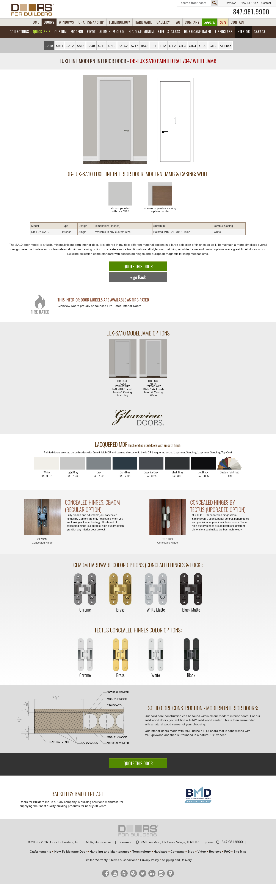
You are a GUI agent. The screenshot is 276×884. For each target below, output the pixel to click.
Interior (243, 31)
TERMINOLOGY (119, 22)
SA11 (59, 46)
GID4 (192, 46)
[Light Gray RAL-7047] (72, 463)
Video (202, 851)
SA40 (91, 46)
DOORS (49, 22)
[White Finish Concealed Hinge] (155, 654)
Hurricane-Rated (197, 31)
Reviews (231, 3)
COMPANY (192, 22)
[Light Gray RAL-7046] (98, 463)
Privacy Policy (149, 860)
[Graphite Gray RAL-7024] (151, 463)
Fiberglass (224, 31)
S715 (111, 46)
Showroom (126, 842)
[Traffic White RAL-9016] (46, 463)
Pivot (91, 31)
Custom (61, 31)
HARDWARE (143, 22)
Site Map (240, 851)
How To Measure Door (70, 851)
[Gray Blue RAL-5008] (125, 463)
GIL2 (172, 46)
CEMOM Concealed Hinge (42, 541)
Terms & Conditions (124, 860)
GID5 (202, 46)
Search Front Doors (197, 3)
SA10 (49, 46)
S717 (134, 46)
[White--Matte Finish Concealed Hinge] (155, 589)
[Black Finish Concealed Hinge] (191, 654)
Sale (223, 22)
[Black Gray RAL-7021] (177, 463)
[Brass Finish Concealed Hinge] (120, 589)
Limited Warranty (96, 860)
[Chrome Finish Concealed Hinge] (85, 589)
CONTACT (238, 22)
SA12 (70, 46)
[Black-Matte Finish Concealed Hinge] (191, 589)
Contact (266, 3)
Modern (77, 31)
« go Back (138, 277)
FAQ (177, 22)
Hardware (161, 851)
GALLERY (163, 22)
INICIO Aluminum (141, 31)
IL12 (163, 46)
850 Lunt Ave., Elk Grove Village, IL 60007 (170, 842)
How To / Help (249, 3)
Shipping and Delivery (177, 860)
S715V (123, 46)
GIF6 (213, 46)
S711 (101, 46)
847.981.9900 (251, 12)
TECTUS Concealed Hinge (167, 541)
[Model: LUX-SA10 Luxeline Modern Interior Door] (115, 120)
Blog (191, 851)
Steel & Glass (169, 31)
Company (178, 851)
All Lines (225, 46)
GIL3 (182, 46)
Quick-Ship (42, 31)
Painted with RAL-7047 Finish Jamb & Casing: (122, 388)
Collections (19, 31)
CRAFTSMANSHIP (91, 22)
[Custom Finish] (229, 463)
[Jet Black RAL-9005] (203, 463)
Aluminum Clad (111, 31)
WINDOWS (66, 22)
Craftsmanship (40, 851)
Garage (260, 31)
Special (209, 22)
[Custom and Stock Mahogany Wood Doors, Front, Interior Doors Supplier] (34, 9)
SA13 (80, 46)
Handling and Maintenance (109, 851)
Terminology (141, 851)
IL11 (154, 46)
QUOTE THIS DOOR (138, 266)
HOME (34, 22)
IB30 (144, 46)
